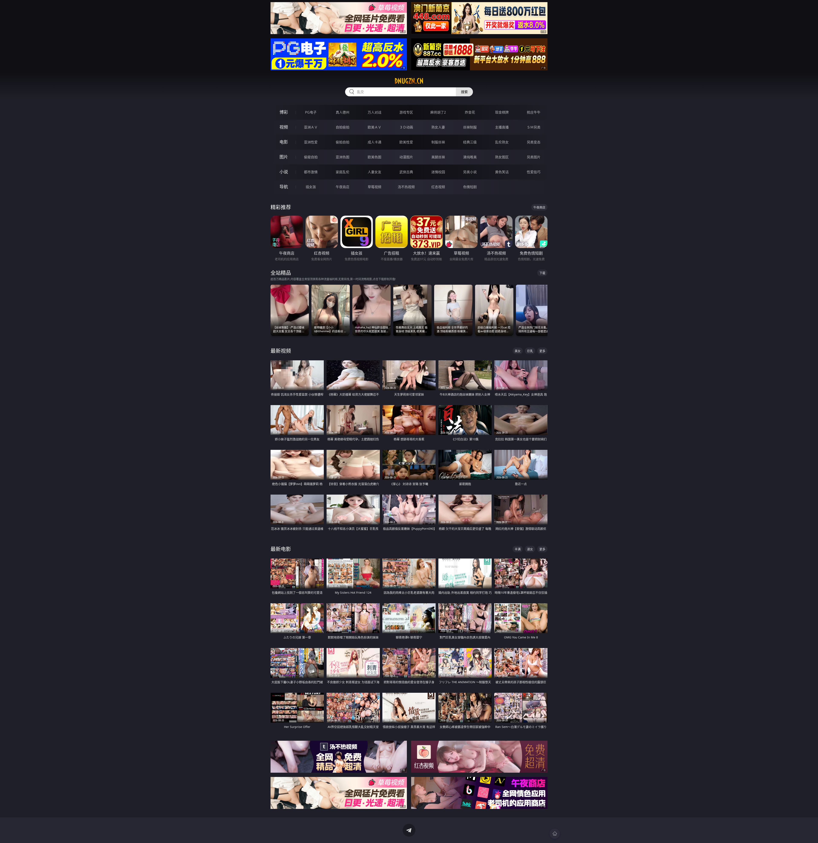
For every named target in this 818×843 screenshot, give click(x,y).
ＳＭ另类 (533, 127)
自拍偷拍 (342, 127)
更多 (542, 351)
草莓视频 (374, 187)
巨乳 (530, 351)
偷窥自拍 (311, 157)
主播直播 (502, 127)
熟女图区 (502, 157)
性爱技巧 (533, 172)
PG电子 (311, 112)
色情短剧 (470, 187)
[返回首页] (555, 834)
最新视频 (281, 350)
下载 (542, 273)
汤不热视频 (406, 187)
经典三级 (470, 142)
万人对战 (374, 112)
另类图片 (533, 157)
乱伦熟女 (502, 142)
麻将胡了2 (438, 112)
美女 (518, 351)
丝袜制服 (470, 127)
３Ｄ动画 (406, 127)
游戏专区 (406, 112)
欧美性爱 (406, 142)
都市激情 (311, 172)
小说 (283, 172)
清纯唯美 (470, 157)
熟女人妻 (438, 127)
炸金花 (470, 112)
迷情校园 (438, 172)
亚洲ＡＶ (311, 127)
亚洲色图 (342, 157)
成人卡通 (374, 142)
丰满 (518, 549)
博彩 (283, 112)
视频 (283, 127)
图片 (283, 157)
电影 (283, 142)
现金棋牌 (502, 112)
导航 (283, 187)
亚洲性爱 (311, 142)
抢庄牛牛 (533, 112)
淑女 (530, 549)
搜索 (464, 91)
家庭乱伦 (342, 172)
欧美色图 (374, 157)
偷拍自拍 (342, 142)
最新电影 (281, 548)
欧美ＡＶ (374, 127)
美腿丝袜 (438, 157)
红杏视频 (438, 187)
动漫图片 (406, 157)
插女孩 (311, 187)
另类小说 (470, 172)
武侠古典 (406, 172)
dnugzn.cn (409, 81)
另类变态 (533, 142)
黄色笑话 (502, 172)
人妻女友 (374, 172)
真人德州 (342, 112)
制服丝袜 (438, 142)
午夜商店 (342, 187)
